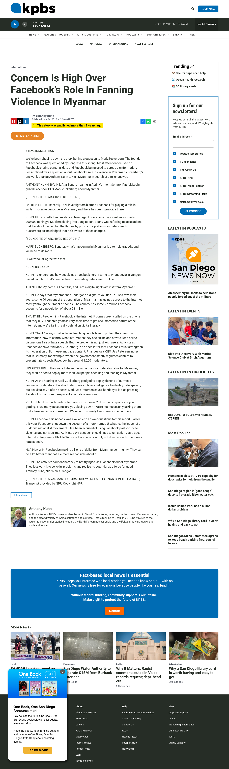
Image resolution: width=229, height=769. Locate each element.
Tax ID (172, 736)
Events (178, 34)
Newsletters (82, 718)
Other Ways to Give (178, 730)
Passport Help (129, 742)
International (118, 43)
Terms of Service (84, 760)
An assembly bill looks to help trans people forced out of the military (192, 294)
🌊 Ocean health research (188, 79)
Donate (114, 611)
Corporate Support (178, 712)
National (96, 43)
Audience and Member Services (138, 712)
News (32, 34)
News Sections (144, 43)
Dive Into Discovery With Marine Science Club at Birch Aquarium (189, 355)
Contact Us (128, 724)
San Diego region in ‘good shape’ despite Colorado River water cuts (191, 492)
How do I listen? (130, 736)
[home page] (33, 9)
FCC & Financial (84, 730)
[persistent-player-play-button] (15, 24)
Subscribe (193, 211)
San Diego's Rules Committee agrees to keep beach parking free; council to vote (193, 539)
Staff (78, 754)
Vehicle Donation (177, 742)
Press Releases (83, 742)
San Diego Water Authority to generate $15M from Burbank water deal (87, 672)
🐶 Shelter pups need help (189, 73)
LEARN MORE (38, 750)
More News (20, 627)
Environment (69, 664)
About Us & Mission (86, 712)
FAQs (125, 730)
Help (193, 34)
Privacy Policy (83, 748)
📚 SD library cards (184, 86)
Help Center (128, 748)
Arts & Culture (87, 34)
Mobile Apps (82, 736)
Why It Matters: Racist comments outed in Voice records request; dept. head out (138, 674)
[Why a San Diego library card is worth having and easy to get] (193, 646)
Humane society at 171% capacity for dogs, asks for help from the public (193, 477)
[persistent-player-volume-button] (25, 24)
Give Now (208, 9)
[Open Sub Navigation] (38, 34)
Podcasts (133, 34)
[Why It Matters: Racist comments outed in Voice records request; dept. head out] (141, 646)
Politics (119, 664)
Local (79, 43)
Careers (80, 724)
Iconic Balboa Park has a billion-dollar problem (190, 507)
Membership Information (181, 724)
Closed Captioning (131, 718)
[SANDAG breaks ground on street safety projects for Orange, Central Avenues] (35, 646)
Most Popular (179, 433)
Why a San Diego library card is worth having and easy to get (193, 522)
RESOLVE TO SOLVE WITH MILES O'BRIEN (190, 416)
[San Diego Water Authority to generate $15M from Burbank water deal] (88, 646)
